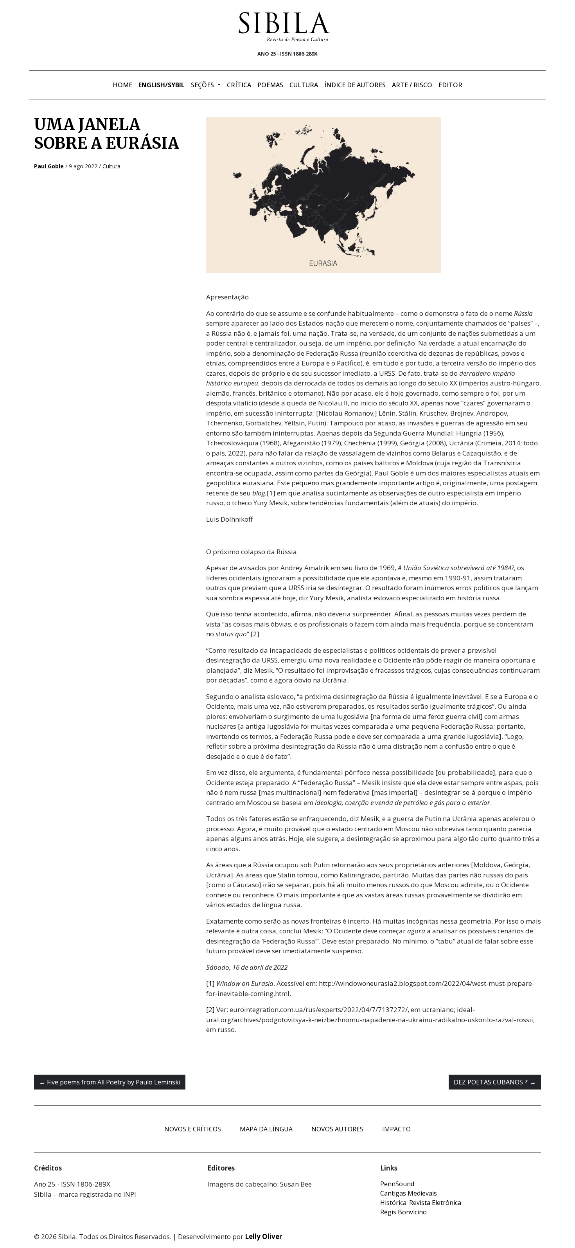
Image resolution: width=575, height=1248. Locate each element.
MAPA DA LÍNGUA (266, 1129)
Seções (203, 85)
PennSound (397, 1184)
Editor (450, 85)
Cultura (303, 85)
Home (122, 85)
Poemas (270, 85)
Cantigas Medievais (408, 1193)
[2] (255, 633)
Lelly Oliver (263, 1236)
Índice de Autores (355, 85)
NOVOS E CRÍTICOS (192, 1129)
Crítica (239, 85)
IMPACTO (396, 1129)
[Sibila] (284, 26)
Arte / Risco (412, 85)
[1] (271, 492)
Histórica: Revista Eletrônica (420, 1202)
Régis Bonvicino (403, 1212)
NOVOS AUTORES (337, 1129)
